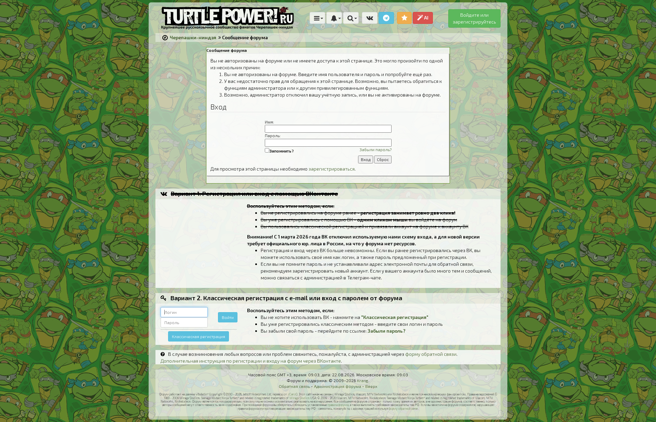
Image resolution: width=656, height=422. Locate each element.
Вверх (371, 386)
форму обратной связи (430, 354)
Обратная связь (294, 386)
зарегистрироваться (332, 169)
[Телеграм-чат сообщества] (386, 18)
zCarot (292, 394)
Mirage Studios (299, 398)
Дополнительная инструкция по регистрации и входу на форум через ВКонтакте (251, 361)
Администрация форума (337, 386)
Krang (362, 380)
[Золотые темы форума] (404, 18)
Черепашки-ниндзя (193, 37)
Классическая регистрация (198, 336)
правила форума (338, 405)
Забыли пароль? (375, 149)
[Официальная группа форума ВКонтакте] (370, 18)
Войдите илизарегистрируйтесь (474, 18)
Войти (228, 317)
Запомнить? (281, 150)
